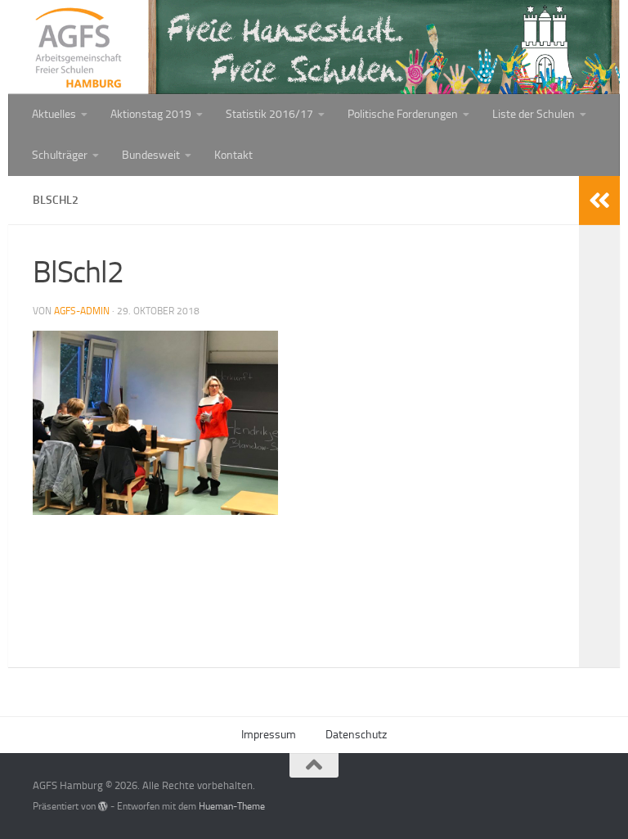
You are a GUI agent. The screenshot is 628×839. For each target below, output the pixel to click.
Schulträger (59, 155)
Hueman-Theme (232, 806)
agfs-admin (82, 311)
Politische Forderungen (403, 114)
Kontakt (233, 155)
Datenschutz (356, 735)
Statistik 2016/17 (269, 114)
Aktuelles (54, 114)
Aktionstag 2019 (150, 114)
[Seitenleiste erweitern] (599, 200)
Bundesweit (151, 155)
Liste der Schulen (533, 114)
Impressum (268, 735)
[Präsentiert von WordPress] (103, 806)
